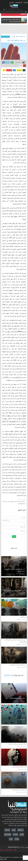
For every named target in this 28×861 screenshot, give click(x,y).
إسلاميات (7, 830)
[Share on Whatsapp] (12, 62)
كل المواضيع (19, 2)
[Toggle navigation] (26, 12)
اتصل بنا (11, 2)
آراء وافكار (22, 36)
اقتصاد (22, 834)
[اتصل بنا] (20, 9)
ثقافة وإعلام (7, 834)
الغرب (24, 70)
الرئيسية (26, 2)
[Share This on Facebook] (3, 62)
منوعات (17, 839)
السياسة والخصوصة (24, 854)
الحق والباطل (19, 70)
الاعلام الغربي (9, 70)
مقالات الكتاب (15, 36)
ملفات (10, 839)
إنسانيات (15, 834)
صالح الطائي (9, 675)
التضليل (14, 70)
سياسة (13, 830)
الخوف (4, 70)
